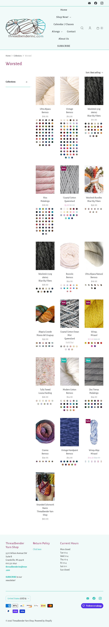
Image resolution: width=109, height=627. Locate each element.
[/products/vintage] (69, 91)
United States (17, 598)
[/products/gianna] (45, 432)
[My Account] (90, 28)
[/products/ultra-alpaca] (94, 256)
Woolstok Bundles (94, 198)
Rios (45, 198)
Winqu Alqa (94, 450)
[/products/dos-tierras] (94, 371)
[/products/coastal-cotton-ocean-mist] (69, 313)
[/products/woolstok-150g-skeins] (45, 256)
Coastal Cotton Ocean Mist (69, 333)
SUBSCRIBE (63, 46)
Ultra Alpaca (45, 109)
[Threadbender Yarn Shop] (25, 28)
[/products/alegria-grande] (45, 313)
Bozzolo (69, 274)
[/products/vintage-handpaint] (69, 432)
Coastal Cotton (69, 198)
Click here (37, 549)
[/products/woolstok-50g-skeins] (94, 91)
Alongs (56, 31)
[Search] (82, 28)
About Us (64, 39)
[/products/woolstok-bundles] (94, 179)
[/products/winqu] (94, 313)
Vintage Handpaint (69, 450)
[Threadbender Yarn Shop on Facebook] (96, 3)
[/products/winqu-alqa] (94, 432)
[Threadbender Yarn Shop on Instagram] (102, 3)
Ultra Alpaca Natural (94, 274)
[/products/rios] (45, 179)
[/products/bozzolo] (69, 256)
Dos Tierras (94, 389)
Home (63, 10)
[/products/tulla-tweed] (45, 371)
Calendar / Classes (64, 24)
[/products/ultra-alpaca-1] (45, 91)
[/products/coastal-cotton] (69, 179)
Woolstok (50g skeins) (94, 111)
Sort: (93, 72)
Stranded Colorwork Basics (45, 506)
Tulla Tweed (45, 389)
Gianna (45, 450)
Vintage (69, 109)
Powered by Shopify (43, 621)
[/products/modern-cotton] (69, 371)
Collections (18, 56)
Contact (71, 31)
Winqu (94, 332)
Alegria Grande (45, 332)
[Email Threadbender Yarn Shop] (89, 3)
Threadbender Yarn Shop (23, 621)
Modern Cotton (69, 389)
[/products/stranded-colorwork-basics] (45, 486)
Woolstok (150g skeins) (45, 275)
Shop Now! (62, 17)
